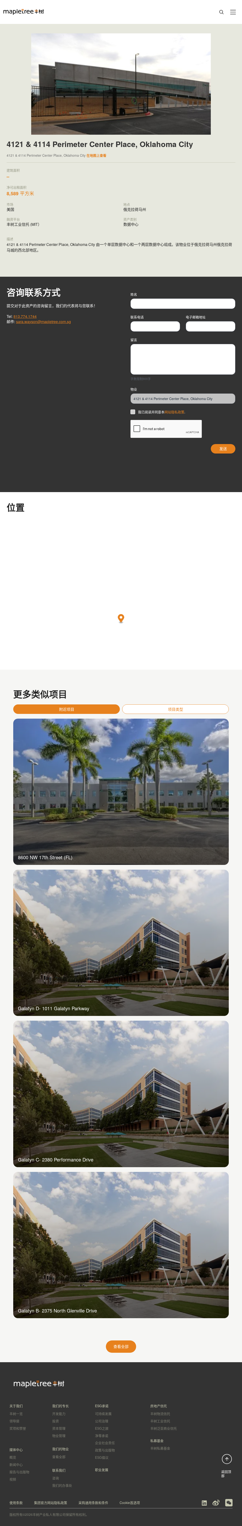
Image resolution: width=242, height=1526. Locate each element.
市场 (10, 204)
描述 (10, 238)
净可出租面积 (16, 187)
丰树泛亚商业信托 (163, 1428)
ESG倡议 (101, 1457)
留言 (133, 339)
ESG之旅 (101, 1428)
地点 (126, 204)
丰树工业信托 (160, 1421)
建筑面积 (13, 170)
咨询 (55, 1478)
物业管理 (58, 1435)
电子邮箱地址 (196, 317)
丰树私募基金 (160, 1448)
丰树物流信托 (160, 1413)
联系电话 (137, 317)
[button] (121, 619)
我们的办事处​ (62, 1485)
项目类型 (175, 709)
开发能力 (58, 1413)
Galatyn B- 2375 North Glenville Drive (57, 1310)
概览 (12, 1457)
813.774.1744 (25, 316)
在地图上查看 (96, 155)
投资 (55, 1421)
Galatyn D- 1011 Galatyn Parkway (53, 1008)
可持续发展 (103, 1413)
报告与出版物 (19, 1471)
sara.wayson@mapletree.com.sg (43, 321)
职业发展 (101, 1469)
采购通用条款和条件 (93, 1502)
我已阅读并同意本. (161, 411)
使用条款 (16, 1502)
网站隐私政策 (174, 411)
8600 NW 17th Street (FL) (45, 857)
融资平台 (13, 219)
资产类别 (130, 219)
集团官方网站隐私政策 (50, 1502)
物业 (133, 389)
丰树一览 (16, 1413)
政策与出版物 (105, 1450)
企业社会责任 (105, 1442)
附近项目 (66, 709)
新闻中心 (16, 1464)
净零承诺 (101, 1435)
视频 (12, 1479)
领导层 (14, 1421)
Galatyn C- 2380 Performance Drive (55, 1159)
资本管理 (58, 1428)
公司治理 (101, 1421)
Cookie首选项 (130, 1502)
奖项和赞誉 (17, 1428)
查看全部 (121, 1346)
